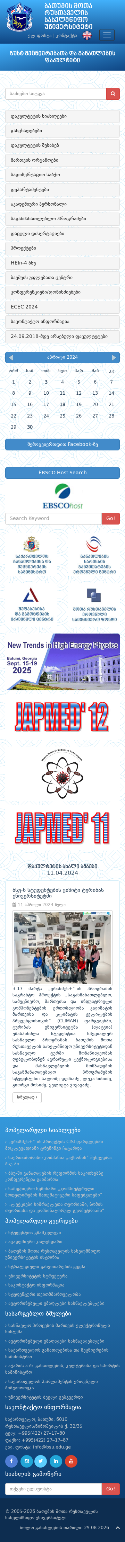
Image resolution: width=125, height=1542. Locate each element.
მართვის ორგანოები (34, 160)
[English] (85, 36)
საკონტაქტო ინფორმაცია (40, 321)
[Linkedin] (56, 1461)
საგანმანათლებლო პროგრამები (48, 218)
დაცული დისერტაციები (37, 233)
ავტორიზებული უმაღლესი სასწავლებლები (56, 1303)
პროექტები (23, 248)
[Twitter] (40, 1461)
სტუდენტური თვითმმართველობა (44, 1294)
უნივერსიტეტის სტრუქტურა (38, 1276)
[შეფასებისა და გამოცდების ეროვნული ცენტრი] (31, 605)
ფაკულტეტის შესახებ (35, 145)
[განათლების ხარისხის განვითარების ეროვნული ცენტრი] (94, 554)
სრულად (26, 1097)
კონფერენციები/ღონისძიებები (46, 292)
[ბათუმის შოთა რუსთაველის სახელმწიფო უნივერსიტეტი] (19, 18)
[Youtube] (71, 1461)
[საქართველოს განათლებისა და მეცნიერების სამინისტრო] (31, 554)
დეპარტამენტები (30, 189)
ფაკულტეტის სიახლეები (39, 116)
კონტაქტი (66, 36)
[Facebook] (11, 1461)
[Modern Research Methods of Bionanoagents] (62, 774)
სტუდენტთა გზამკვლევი (34, 1233)
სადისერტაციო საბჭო (35, 174)
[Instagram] (26, 1461)
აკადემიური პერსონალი (39, 204)
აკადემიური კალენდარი (35, 1242)
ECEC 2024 (24, 307)
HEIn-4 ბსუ (23, 263)
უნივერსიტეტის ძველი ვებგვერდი (45, 1397)
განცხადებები (26, 130)
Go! (110, 518)
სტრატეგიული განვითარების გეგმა (46, 1267)
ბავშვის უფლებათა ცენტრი (42, 277)
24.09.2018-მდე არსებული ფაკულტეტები (59, 336)
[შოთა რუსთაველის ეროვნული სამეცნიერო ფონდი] (94, 605)
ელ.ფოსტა (40, 36)
